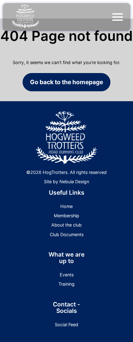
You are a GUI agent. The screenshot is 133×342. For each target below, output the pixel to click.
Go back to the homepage (66, 82)
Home (66, 206)
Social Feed (66, 324)
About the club (66, 224)
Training (66, 284)
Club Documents (67, 234)
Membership (66, 215)
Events (67, 274)
